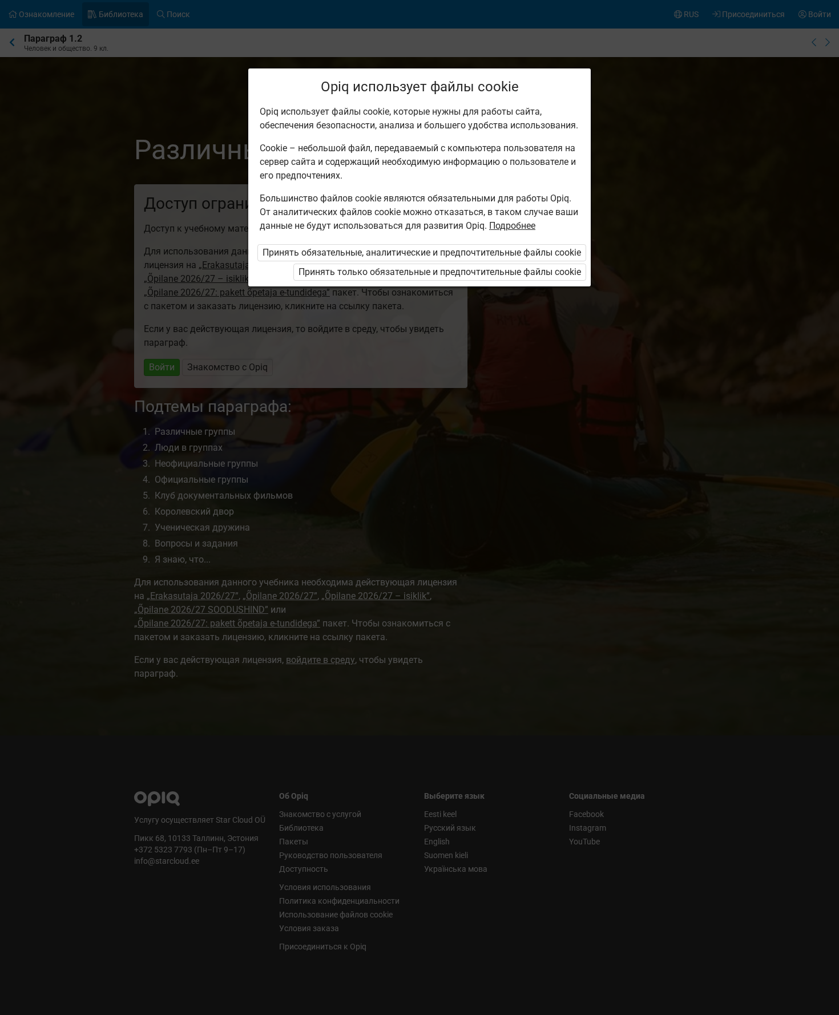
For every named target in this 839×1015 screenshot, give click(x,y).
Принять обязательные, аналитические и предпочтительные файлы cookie (422, 252)
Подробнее (512, 225)
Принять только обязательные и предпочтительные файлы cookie (440, 271)
